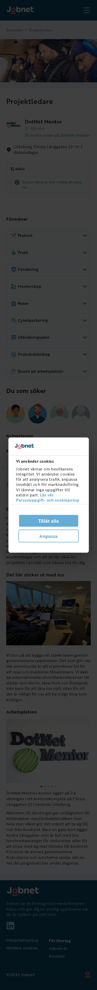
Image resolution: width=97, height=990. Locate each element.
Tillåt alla (48, 521)
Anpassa (48, 536)
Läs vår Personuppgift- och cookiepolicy (47, 497)
